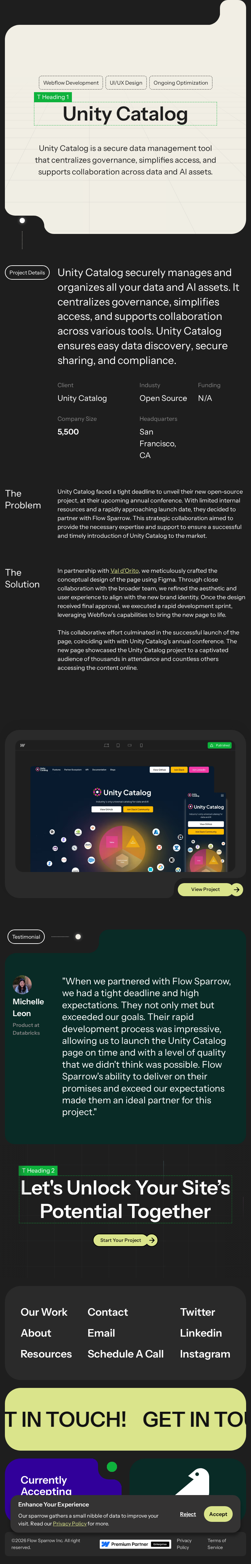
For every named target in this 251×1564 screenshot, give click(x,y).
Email (101, 1332)
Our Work (44, 1312)
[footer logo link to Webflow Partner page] (135, 1544)
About (36, 1332)
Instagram (205, 1353)
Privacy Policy (70, 1523)
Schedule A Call (126, 1353)
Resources (46, 1353)
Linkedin (201, 1332)
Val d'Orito (124, 570)
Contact (108, 1312)
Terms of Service (217, 1544)
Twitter (197, 1312)
